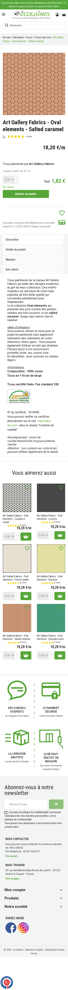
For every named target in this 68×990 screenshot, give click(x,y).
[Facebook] (10, 932)
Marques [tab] (10, 259)
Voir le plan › (12, 878)
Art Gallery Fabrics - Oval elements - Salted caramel (16, 637)
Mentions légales (35, 949)
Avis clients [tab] (12, 269)
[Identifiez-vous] (57, 14)
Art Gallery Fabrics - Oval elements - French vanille (16, 578)
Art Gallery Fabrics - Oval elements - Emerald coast (50, 637)
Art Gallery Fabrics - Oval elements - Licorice (49, 517)
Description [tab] (12, 239)
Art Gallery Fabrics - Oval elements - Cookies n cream (15, 519)
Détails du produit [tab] (16, 249)
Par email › (11, 856)
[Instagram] (23, 932)
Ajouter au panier (26, 194)
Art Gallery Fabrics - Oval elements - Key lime (49, 578)
